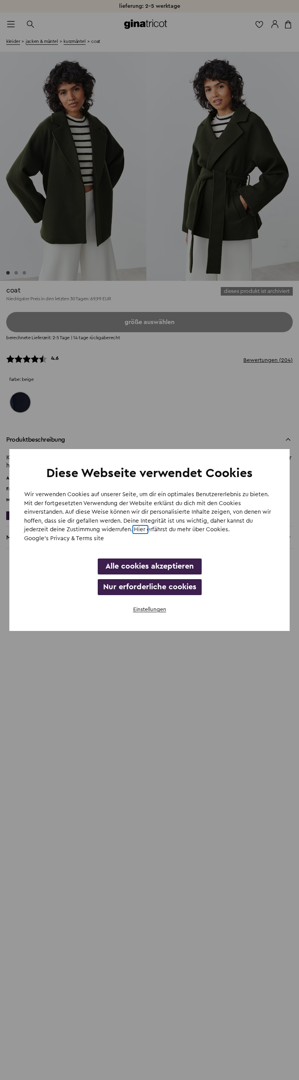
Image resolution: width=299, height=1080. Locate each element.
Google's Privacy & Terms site (64, 538)
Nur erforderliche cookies (149, 587)
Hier (140, 529)
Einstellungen (149, 609)
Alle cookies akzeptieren (150, 566)
